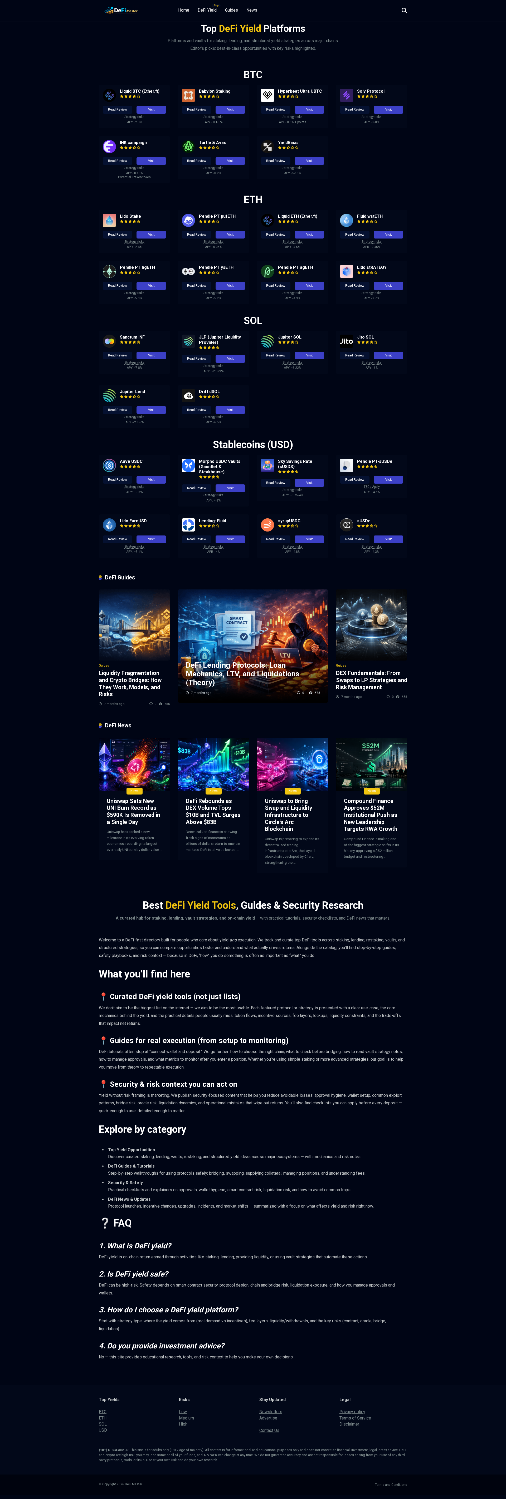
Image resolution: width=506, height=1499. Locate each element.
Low (183, 1411)
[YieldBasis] (267, 151)
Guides (231, 10)
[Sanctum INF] (109, 346)
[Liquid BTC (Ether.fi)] (109, 100)
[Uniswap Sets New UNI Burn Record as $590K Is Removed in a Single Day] (134, 764)
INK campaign (133, 142)
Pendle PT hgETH (137, 267)
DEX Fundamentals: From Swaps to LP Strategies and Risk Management (371, 680)
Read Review (117, 109)
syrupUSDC (289, 520)
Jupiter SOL (289, 337)
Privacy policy (352, 1411)
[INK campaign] (109, 151)
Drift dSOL (209, 391)
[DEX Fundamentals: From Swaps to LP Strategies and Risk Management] (371, 625)
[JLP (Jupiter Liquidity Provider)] (188, 346)
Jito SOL (365, 337)
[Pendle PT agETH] (267, 276)
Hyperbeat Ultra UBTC (300, 91)
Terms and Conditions (391, 1485)
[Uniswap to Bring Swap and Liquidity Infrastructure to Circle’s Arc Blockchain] (292, 764)
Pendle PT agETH (295, 267)
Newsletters (270, 1411)
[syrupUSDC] (267, 530)
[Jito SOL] (346, 346)
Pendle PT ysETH (216, 267)
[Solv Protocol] (346, 100)
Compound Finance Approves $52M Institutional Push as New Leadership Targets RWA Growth (370, 815)
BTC (102, 1411)
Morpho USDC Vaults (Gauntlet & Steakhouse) (219, 466)
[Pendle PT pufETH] (188, 225)
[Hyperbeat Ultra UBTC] (267, 100)
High (183, 1424)
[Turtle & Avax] (188, 151)
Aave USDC (131, 461)
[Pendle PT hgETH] (109, 276)
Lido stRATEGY (372, 267)
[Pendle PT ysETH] (188, 276)
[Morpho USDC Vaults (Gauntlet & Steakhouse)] (188, 470)
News (251, 10)
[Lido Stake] (109, 225)
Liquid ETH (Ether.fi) (297, 216)
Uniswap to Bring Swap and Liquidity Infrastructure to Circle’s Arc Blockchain (288, 815)
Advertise (268, 1418)
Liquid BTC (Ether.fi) (139, 91)
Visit (151, 109)
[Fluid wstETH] (346, 225)
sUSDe (364, 520)
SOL (103, 1424)
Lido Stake (130, 216)
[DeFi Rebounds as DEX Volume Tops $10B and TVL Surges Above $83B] (213, 764)
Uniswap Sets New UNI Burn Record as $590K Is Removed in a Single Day (133, 811)
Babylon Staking (215, 91)
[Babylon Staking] (188, 100)
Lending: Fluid (212, 520)
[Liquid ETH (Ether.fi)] (267, 225)
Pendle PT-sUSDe (374, 461)
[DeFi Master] (121, 8)
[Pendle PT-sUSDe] (346, 470)
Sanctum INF (132, 337)
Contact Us (269, 1430)
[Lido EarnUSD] (109, 530)
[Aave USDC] (109, 470)
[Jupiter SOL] (267, 346)
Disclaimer (349, 1424)
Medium (186, 1418)
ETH (102, 1418)
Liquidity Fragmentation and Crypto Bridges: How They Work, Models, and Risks (130, 683)
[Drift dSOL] (188, 400)
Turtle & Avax (212, 142)
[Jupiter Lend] (109, 400)
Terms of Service (355, 1418)
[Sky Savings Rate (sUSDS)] (267, 470)
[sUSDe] (346, 530)
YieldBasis (288, 142)
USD (103, 1430)
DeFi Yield (207, 10)
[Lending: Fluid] (188, 530)
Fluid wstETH (370, 216)
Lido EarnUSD (133, 520)
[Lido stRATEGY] (346, 276)
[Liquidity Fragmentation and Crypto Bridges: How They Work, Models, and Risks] (134, 625)
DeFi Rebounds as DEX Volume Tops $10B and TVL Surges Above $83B (213, 811)
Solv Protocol (371, 91)
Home (183, 10)
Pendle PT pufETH (217, 216)
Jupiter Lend (132, 391)
